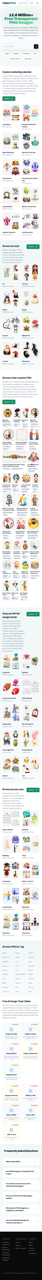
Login (17, 1242)
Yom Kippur (6, 124)
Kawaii (24, 310)
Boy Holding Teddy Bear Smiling (6, 553)
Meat (30, 961)
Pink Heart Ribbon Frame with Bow (21, 443)
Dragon (31, 974)
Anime (4, 310)
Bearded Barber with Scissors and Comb (6, 422)
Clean (9, 3)
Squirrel (31, 987)
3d (3, 284)
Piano (17, 966)
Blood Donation (27, 724)
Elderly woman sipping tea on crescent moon (34, 554)
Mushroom (28, 59)
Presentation (7, 907)
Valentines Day (32, 468)
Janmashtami (7, 206)
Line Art (5, 335)
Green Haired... (24, 576)
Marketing (25, 907)
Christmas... (6, 468)
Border (31, 953)
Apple (7, 53)
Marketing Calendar (5, 1259)
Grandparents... (7, 489)
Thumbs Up (5, 992)
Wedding (5, 855)
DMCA (31, 1245)
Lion (16, 961)
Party (24, 855)
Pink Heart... (20, 449)
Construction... (35, 515)
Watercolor (26, 335)
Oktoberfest (7, 178)
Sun (16, 970)
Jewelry (17, 978)
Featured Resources (6, 1254)
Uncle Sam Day (27, 232)
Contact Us (33, 1253)
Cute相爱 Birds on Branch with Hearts (33, 466)
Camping (5, 974)
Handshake (33, 449)
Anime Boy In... (25, 556)
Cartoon (25, 284)
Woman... (25, 426)
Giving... (32, 446)
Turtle (17, 992)
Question (31, 966)
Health (17, 957)
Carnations (17, 558)
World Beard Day (6, 424)
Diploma (25, 672)
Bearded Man (32, 538)
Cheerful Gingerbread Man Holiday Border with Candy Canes (13, 465)
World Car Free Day (28, 152)
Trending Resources (6, 1243)
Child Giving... (5, 492)
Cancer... (25, 424)
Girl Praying (35, 492)
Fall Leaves (26, 53)
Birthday (25, 829)
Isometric (31, 957)
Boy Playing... (23, 600)
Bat (35, 53)
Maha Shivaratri (7, 512)
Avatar (17, 953)
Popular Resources (6, 1249)
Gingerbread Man (17, 468)
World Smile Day (8, 152)
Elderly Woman (33, 559)
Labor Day (34, 512)
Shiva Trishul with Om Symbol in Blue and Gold (8, 510)
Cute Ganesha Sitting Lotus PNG (20, 533)
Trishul (5, 515)
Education (6, 672)
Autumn (15, 53)
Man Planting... (22, 515)
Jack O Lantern (15, 59)
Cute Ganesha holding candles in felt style (25, 487)
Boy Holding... (7, 558)
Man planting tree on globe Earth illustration (22, 510)
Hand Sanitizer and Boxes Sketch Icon (6, 574)
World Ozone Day (22, 512)
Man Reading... (34, 427)
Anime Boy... (16, 424)
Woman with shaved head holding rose (6, 533)
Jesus (4, 978)
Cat (23, 776)
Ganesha (24, 491)
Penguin (4, 966)
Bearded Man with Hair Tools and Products (33, 533)
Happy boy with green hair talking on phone (25, 574)
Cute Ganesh (25, 489)
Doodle (5, 361)
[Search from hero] (36, 46)
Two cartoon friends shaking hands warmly (34, 444)
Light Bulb (5, 961)
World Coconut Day (29, 206)
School (5, 776)
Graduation (6, 881)
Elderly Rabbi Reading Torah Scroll (7, 444)
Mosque (17, 983)
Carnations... (17, 556)
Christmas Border (20, 974)
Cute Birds (31, 471)
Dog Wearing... (15, 597)
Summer (5, 970)
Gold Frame (5, 957)
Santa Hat (5, 987)
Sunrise (31, 970)
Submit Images (21, 1248)
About (31, 1242)
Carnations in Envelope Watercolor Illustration (16, 554)
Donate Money (27, 750)
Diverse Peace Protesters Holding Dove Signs (35, 574)
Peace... (33, 578)
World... (35, 489)
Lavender (31, 978)
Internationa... (35, 575)
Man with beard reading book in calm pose (34, 422)
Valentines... (20, 446)
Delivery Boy (6, 724)
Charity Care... (5, 576)
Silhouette (26, 361)
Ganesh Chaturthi (8, 232)
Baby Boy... (6, 556)
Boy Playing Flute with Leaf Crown (23, 594)
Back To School (27, 881)
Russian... (5, 449)
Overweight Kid (7, 750)
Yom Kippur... (34, 424)
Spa (16, 987)
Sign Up (18, 1245)
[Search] (32, 3)
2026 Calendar (27, 698)
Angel (4, 953)
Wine (30, 992)
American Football (8, 698)
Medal (4, 983)
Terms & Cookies (31, 1249)
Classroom (26, 933)
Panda (30, 983)
